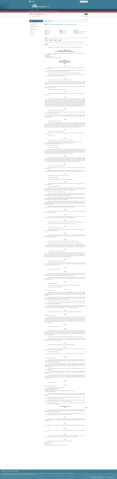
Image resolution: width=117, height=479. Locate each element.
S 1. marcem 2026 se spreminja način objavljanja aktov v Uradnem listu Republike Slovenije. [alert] (44, 11)
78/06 (51, 27)
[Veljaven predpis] (45, 24)
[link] (31, 10)
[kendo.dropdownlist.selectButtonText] (44, 14)
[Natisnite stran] (87, 19)
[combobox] (39, 14)
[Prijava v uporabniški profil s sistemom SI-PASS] (84, 2)
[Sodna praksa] (86, 408)
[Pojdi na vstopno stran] (32, 2)
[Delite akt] (85, 19)
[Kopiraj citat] (51, 21)
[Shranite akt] (83, 19)
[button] (66, 21)
